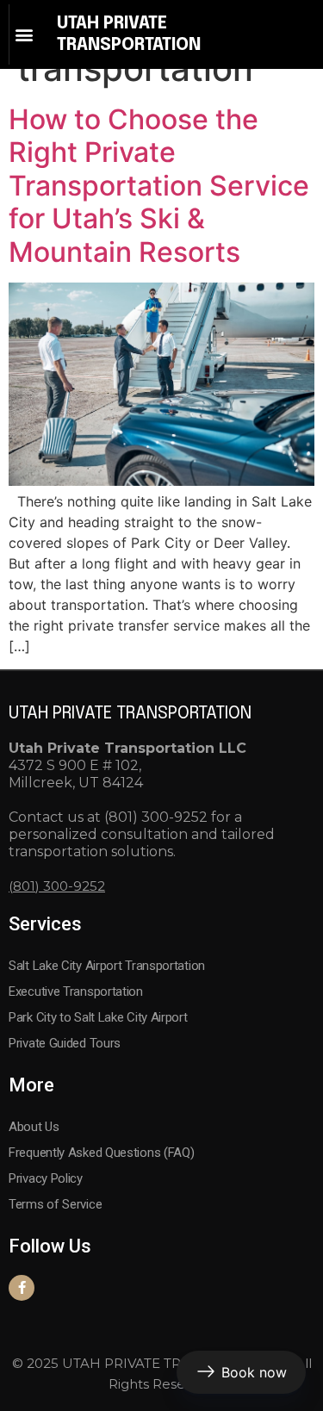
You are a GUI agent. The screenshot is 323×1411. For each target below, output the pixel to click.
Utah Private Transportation (130, 714)
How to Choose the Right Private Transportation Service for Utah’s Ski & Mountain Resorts (159, 186)
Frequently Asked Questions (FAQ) (101, 1152)
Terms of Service (55, 1204)
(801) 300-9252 (57, 886)
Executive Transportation (76, 991)
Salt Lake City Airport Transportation (107, 965)
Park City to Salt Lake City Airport (98, 1017)
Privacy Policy (46, 1178)
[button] (23, 35)
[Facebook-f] (21, 1288)
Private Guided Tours (65, 1043)
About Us (34, 1126)
